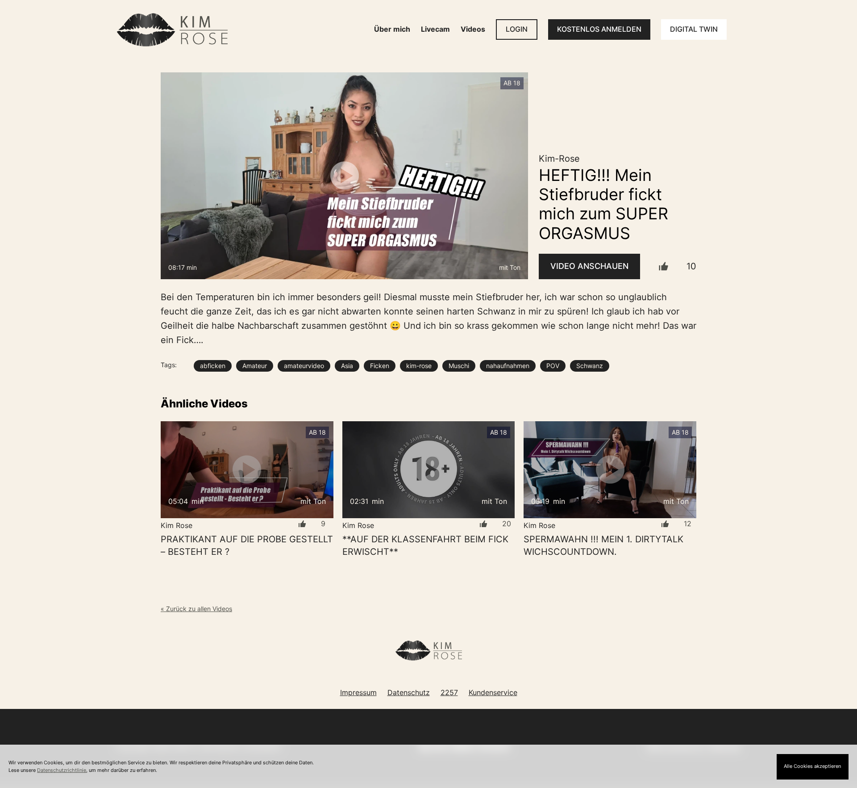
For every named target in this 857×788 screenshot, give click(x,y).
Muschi (459, 365)
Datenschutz (408, 692)
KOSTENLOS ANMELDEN (599, 29)
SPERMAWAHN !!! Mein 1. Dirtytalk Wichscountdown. (603, 545)
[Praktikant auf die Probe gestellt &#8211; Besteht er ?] (247, 469)
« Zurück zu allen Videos (196, 608)
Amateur (254, 365)
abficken (212, 365)
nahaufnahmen (507, 365)
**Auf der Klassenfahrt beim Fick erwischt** (425, 545)
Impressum (358, 692)
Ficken (379, 365)
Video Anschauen (589, 266)
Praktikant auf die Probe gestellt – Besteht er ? (247, 545)
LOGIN (517, 29)
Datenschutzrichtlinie (61, 770)
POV (552, 365)
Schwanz (589, 365)
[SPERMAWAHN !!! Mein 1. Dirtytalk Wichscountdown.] (610, 469)
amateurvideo (304, 365)
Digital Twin (694, 29)
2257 (449, 692)
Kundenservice (493, 692)
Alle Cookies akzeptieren (812, 766)
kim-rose (419, 365)
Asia (347, 365)
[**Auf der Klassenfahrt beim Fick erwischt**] (428, 469)
